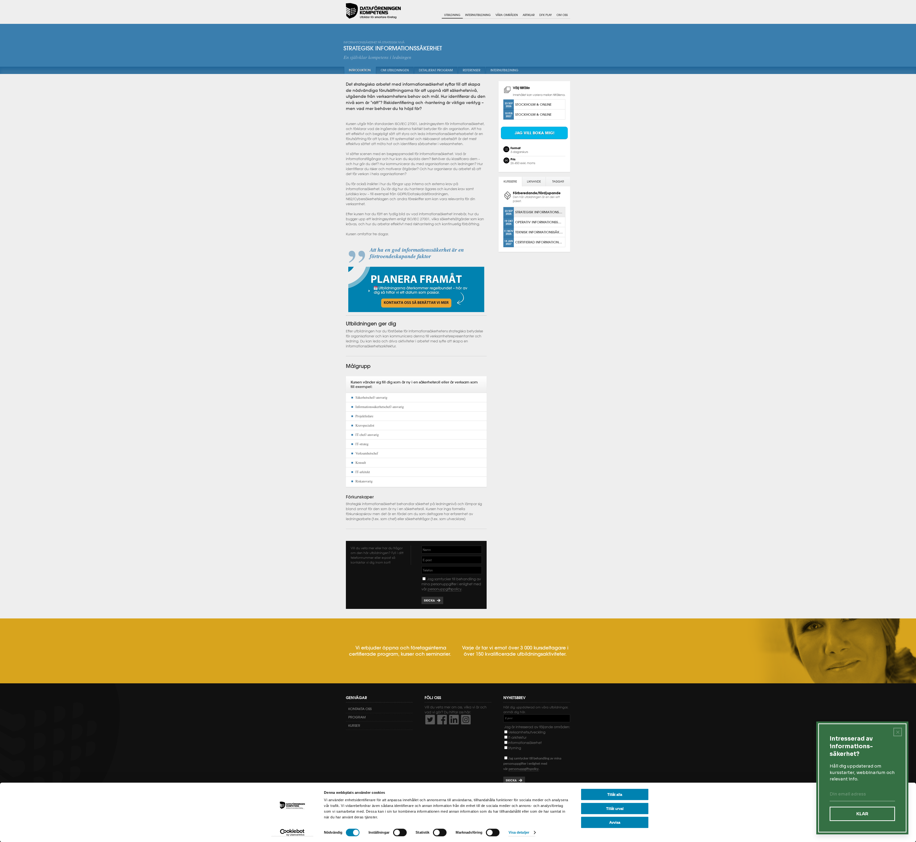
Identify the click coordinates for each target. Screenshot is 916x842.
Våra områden (506, 15)
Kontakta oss (360, 709)
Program (357, 717)
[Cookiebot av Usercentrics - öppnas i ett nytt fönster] (292, 832)
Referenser (471, 70)
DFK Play (545, 15)
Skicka (429, 600)
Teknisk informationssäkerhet (540, 232)
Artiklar (529, 15)
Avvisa (614, 822)
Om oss (562, 15)
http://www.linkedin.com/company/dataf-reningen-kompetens (454, 719)
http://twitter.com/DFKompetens (430, 719)
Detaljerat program (436, 70)
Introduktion (360, 70)
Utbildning (452, 15)
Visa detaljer (519, 833)
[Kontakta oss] (416, 313)
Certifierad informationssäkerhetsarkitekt (540, 242)
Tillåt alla (614, 794)
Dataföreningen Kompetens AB (373, 11)
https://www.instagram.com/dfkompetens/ (466, 719)
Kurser (354, 725)
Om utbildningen (395, 70)
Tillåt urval (615, 808)
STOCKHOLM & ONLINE (533, 104)
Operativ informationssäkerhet (540, 222)
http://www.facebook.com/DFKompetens (442, 719)
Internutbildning (478, 15)
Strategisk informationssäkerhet (540, 212)
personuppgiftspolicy (444, 589)
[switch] (400, 832)
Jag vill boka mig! (534, 133)
